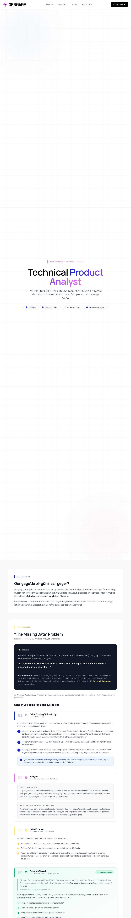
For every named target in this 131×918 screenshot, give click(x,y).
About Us (87, 4)
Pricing (62, 4)
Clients (49, 4)
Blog (74, 4)
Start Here (119, 4)
